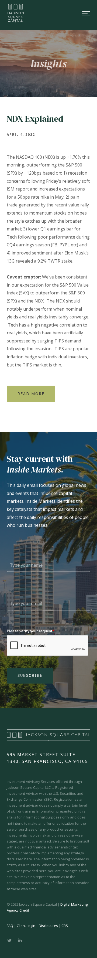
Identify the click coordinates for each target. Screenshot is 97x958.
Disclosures (48, 925)
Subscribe (30, 675)
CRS (64, 925)
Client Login (26, 925)
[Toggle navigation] (62, 13)
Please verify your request (30, 631)
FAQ (10, 925)
